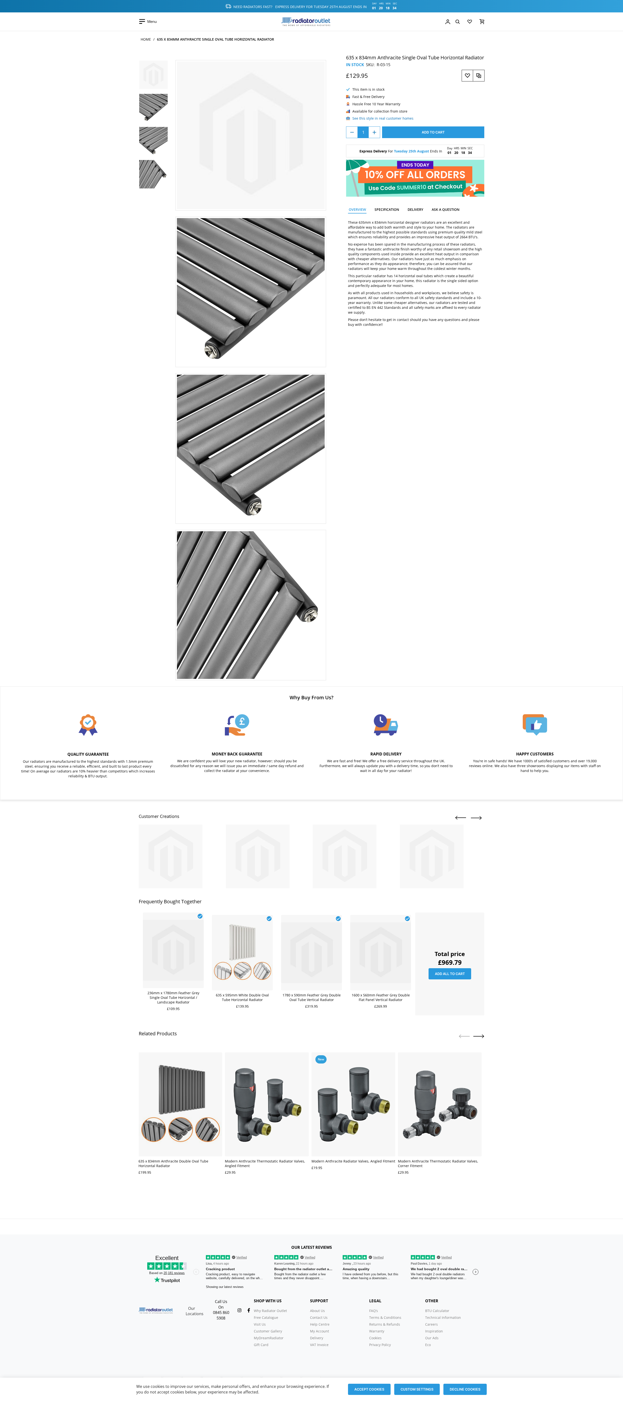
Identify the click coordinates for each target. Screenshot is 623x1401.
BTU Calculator (437, 1310)
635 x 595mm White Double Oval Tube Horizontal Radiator (242, 997)
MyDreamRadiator (269, 1338)
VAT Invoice (319, 1344)
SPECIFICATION (387, 209)
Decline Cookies (465, 1389)
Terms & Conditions (385, 1317)
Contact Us (319, 1317)
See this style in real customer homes (382, 118)
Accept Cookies (369, 1389)
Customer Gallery (268, 1331)
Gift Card (261, 1344)
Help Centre (320, 1324)
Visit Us (260, 1324)
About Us (317, 1310)
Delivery (316, 1338)
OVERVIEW (357, 209)
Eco (428, 1344)
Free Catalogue (266, 1317)
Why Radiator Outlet (270, 1310)
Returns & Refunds (384, 1324)
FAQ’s (373, 1310)
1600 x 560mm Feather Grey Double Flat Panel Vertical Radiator (381, 997)
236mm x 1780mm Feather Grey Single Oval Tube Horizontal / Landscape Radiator (173, 997)
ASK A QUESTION (445, 209)
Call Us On (221, 1304)
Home (146, 39)
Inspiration (434, 1331)
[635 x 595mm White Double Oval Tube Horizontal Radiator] (242, 917)
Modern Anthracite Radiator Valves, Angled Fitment (353, 1161)
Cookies (375, 1338)
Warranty (376, 1331)
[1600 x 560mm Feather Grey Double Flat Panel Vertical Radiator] (380, 917)
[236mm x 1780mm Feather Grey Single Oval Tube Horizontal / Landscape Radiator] (173, 915)
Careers (431, 1324)
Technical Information (443, 1317)
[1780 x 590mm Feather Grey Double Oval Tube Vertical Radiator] (311, 917)
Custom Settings (417, 1389)
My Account (319, 1331)
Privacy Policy (380, 1344)
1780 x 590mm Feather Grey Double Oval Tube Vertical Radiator (312, 997)
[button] (460, 817)
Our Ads (432, 1338)
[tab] (357, 210)
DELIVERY (415, 209)
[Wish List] (469, 22)
